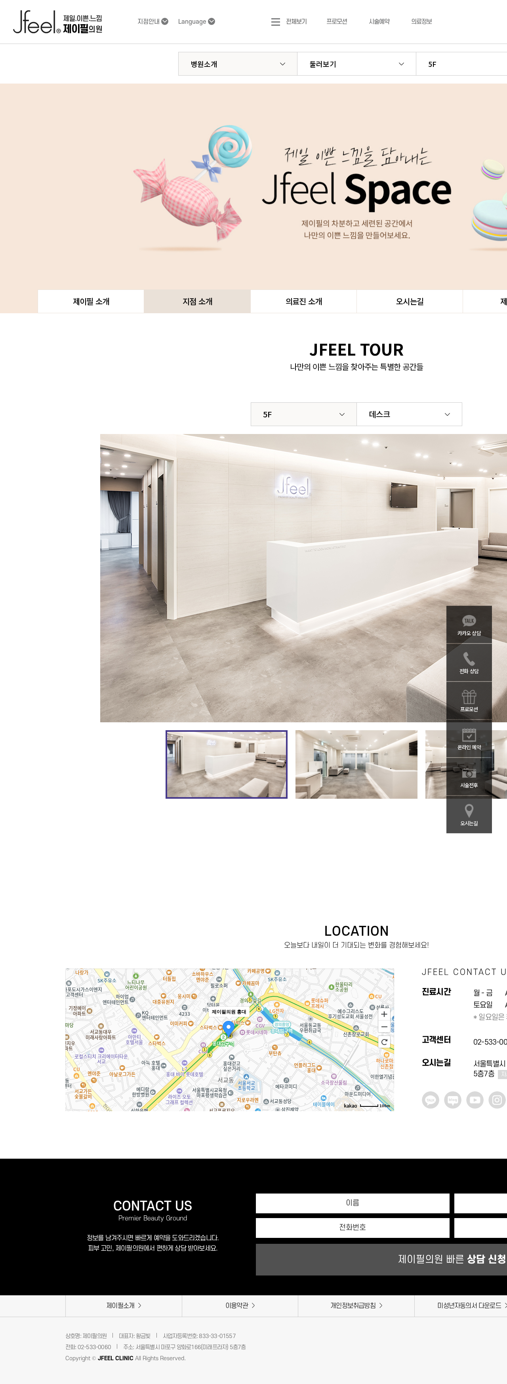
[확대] (384, 1013)
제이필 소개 (91, 301)
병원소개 (204, 64)
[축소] (384, 1027)
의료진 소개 (304, 301)
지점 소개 (197, 301)
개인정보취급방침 (352, 1306)
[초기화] (384, 1042)
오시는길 (409, 301)
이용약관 (236, 1306)
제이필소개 (120, 1306)
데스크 (379, 414)
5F (267, 414)
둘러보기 (322, 64)
